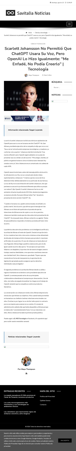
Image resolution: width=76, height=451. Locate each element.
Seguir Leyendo (35, 130)
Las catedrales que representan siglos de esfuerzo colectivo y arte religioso (20, 413)
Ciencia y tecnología (38, 43)
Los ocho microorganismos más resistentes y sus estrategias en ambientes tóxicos (16, 405)
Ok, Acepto (65, 440)
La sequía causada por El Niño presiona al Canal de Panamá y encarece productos (19, 396)
